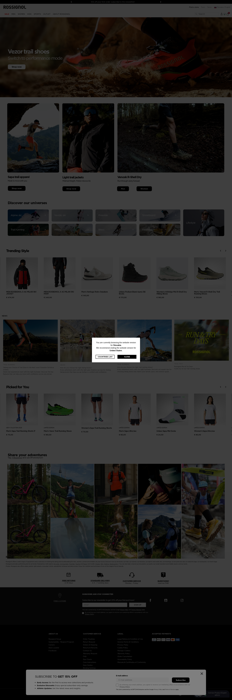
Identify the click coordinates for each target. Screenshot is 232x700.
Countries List (105, 357)
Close (127, 357)
